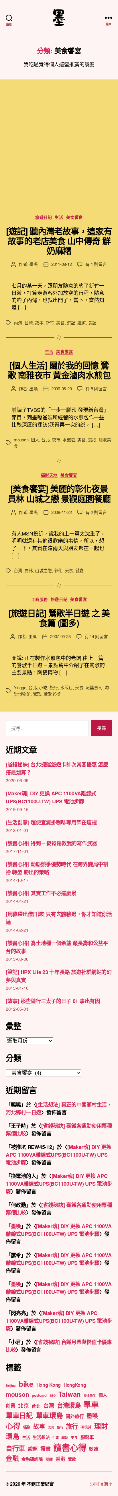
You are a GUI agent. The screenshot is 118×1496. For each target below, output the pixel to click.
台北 (45, 440)
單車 (91, 1404)
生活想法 (41, 1437)
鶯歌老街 (52, 694)
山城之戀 (43, 570)
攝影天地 (49, 475)
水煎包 (68, 440)
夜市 (56, 440)
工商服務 (39, 599)
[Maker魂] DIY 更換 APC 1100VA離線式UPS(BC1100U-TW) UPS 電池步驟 (58, 1154)
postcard (39, 1395)
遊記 (71, 323)
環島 (12, 1436)
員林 (28, 570)
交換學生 (90, 1395)
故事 (39, 323)
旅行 (54, 687)
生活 (59, 217)
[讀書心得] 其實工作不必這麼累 (41, 893)
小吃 (43, 687)
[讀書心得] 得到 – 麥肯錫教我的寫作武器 (51, 843)
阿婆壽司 (94, 687)
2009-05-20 (61, 388)
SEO (53, 1395)
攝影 (26, 1427)
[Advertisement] (59, 153)
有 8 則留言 (96, 388)
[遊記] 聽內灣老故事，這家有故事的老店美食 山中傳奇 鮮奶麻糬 (59, 240)
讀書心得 (69, 1447)
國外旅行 (75, 1416)
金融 (12, 1458)
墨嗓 (33, 264)
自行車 (15, 1448)
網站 (64, 1437)
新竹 (50, 323)
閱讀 (49, 1459)
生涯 (55, 1437)
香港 (60, 1458)
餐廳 (79, 570)
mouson (21, 440)
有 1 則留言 (96, 264)
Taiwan (69, 1394)
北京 (23, 1405)
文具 (51, 1427)
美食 (60, 323)
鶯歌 (92, 440)
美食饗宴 (74, 217)
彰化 (58, 570)
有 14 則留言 (96, 636)
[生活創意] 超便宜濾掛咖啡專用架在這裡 (51, 822)
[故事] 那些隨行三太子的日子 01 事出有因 (53, 1001)
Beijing (11, 1385)
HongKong (75, 1385)
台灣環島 (69, 1405)
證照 (33, 1448)
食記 (92, 323)
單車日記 (19, 1415)
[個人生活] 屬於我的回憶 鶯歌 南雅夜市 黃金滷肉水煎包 (59, 370)
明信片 (85, 1427)
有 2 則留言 (96, 512)
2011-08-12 (61, 264)
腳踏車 (87, 1437)
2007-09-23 (60, 636)
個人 (35, 440)
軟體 (93, 1449)
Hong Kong (48, 1384)
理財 (101, 1426)
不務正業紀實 (40, 1484)
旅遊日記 (43, 217)
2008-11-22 (61, 512)
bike (26, 1383)
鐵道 (81, 323)
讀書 (45, 1448)
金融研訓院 (32, 1459)
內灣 (18, 323)
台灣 (28, 323)
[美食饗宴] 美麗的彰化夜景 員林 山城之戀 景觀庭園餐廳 (59, 493)
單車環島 (49, 1415)
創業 (10, 1405)
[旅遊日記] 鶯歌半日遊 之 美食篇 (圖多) (59, 618)
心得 (13, 1425)
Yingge (20, 687)
